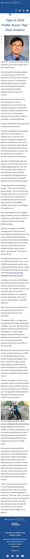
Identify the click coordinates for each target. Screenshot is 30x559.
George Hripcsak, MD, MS (10, 167)
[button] (10, 14)
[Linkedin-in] (23, 10)
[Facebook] (7, 556)
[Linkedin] (17, 556)
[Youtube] (27, 10)
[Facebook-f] (16, 10)
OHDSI (24, 213)
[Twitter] (20, 10)
